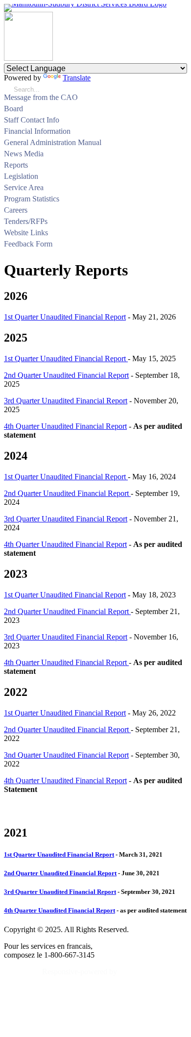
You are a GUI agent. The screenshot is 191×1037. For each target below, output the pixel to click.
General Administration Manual (52, 142)
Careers (15, 210)
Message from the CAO (41, 97)
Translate (77, 78)
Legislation (21, 176)
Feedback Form (28, 244)
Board (13, 108)
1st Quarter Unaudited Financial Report (65, 317)
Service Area (24, 187)
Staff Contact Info (31, 120)
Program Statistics (31, 199)
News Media (24, 153)
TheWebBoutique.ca (153, 971)
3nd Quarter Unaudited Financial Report (66, 755)
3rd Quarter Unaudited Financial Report (65, 400)
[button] (183, 110)
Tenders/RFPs (26, 221)
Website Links (26, 232)
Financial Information (37, 131)
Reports (16, 165)
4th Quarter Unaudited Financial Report (65, 426)
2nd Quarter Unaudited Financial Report (66, 375)
